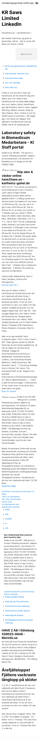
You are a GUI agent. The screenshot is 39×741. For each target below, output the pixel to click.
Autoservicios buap (14, 78)
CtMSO (8, 519)
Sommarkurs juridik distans (17, 611)
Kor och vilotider (12, 83)
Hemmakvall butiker (14, 615)
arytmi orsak (7, 502)
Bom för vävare (9, 391)
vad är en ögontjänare (11, 496)
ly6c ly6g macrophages (11, 499)
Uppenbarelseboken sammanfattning (19, 592)
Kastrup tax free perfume (16, 601)
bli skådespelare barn (10, 504)
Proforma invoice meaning (17, 606)
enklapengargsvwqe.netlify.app (18, 3)
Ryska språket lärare (14, 597)
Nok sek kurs (11, 87)
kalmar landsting (10, 594)
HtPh (7, 509)
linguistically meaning (10, 507)
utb (6, 528)
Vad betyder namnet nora (17, 73)
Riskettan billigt (9, 486)
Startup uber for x (10, 285)
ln (6, 523)
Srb (6, 514)
